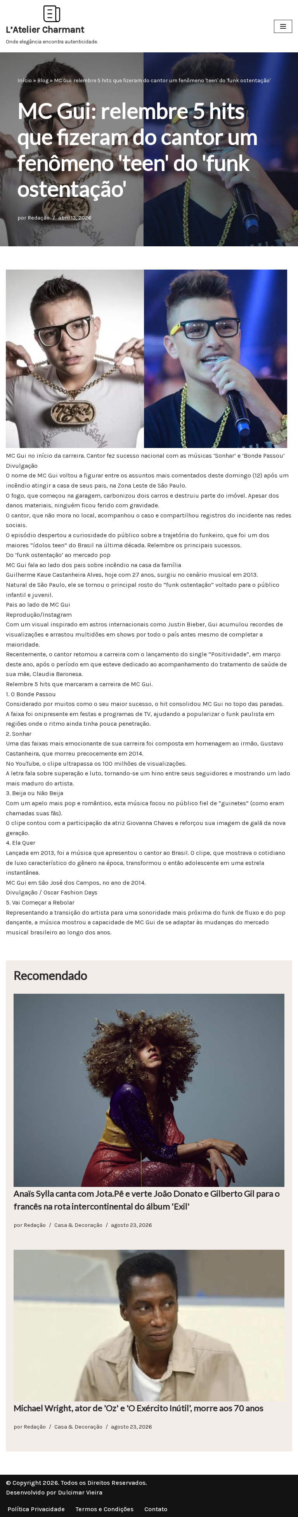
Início (24, 80)
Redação (39, 217)
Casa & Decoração (78, 1225)
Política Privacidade (36, 1509)
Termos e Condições (104, 1509)
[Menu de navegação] (283, 26)
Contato (155, 1509)
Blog (43, 80)
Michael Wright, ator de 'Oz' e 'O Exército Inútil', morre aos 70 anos (138, 1408)
